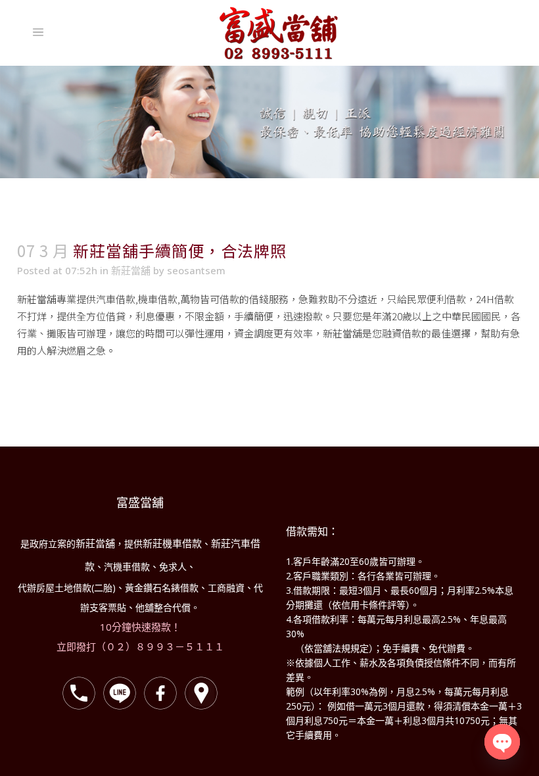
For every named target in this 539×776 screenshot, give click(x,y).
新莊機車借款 (172, 543)
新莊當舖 (131, 270)
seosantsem (196, 270)
